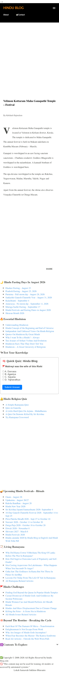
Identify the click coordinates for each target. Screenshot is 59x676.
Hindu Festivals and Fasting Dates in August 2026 (28, 310)
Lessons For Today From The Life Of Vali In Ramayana (30, 577)
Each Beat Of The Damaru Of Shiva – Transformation (29, 626)
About (6, 15)
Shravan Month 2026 (14, 313)
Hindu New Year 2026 (15, 506)
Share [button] (49, 269)
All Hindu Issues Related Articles (20, 614)
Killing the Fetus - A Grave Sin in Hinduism (25, 611)
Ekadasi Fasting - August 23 (18, 288)
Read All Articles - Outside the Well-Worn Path (27, 638)
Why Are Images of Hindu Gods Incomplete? (26, 632)
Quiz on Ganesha (13, 407)
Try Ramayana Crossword (17, 417)
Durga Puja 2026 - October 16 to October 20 (25, 525)
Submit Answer (12, 387)
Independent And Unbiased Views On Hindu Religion (29, 331)
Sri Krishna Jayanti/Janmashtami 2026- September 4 (29, 509)
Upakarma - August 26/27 (17, 500)
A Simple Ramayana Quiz (17, 404)
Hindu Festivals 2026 (15, 534)
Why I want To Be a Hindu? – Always (22, 337)
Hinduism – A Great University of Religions (25, 346)
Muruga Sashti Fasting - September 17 (22, 306)
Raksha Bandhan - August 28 (18, 503)
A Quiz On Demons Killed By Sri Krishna (24, 414)
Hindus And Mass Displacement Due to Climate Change (31, 608)
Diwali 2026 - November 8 (17, 528)
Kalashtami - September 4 (17, 300)
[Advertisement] (29, 55)
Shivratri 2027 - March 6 (16, 531)
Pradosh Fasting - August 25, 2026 (20, 291)
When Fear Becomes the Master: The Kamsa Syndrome (30, 635)
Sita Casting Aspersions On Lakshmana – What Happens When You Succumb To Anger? (31, 567)
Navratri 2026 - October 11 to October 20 (24, 522)
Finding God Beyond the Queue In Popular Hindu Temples (31, 592)
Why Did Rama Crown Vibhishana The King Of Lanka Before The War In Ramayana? (30, 554)
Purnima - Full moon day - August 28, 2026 (25, 294)
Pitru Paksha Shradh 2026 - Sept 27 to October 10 (27, 518)
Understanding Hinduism (16, 324)
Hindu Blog (13, 8)
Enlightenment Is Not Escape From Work (24, 629)
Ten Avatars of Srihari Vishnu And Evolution (26, 340)
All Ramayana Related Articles (19, 580)
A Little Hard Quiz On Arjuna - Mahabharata (26, 411)
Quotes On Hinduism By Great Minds (22, 334)
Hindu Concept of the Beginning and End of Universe (29, 328)
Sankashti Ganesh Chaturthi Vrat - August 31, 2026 (28, 297)
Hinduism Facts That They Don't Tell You (24, 343)
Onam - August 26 (13, 496)
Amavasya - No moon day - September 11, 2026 (26, 303)
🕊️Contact (20, 15)
